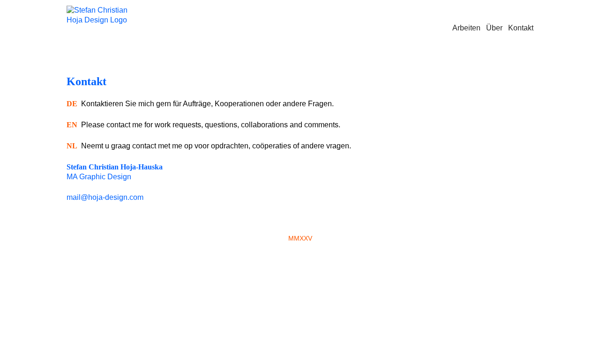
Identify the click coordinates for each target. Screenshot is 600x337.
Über (494, 28)
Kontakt (520, 28)
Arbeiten (466, 28)
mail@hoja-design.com (105, 197)
